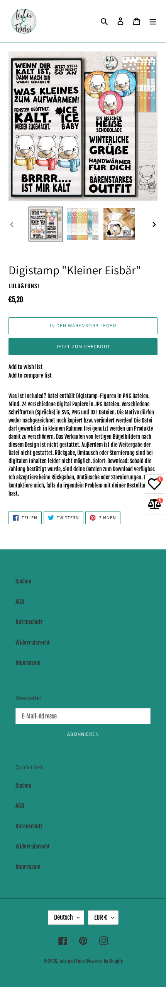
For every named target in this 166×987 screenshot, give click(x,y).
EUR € (100, 917)
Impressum (28, 662)
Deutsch (63, 917)
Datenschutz (28, 622)
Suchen (23, 581)
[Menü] (153, 21)
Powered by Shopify (105, 961)
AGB (19, 602)
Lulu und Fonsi (72, 961)
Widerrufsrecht (32, 642)
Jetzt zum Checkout (83, 346)
